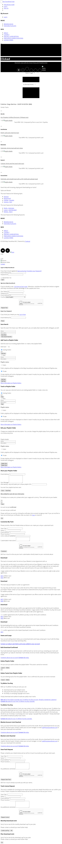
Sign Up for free (22, 271)
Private (5, 371)
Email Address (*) (6, 273)
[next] (12, 252)
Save (2, 504)
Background (7, 198)
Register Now (4, 307)
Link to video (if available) (8, 536)
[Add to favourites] (31, 70)
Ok (2, 518)
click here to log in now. (21, 286)
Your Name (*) (5, 291)
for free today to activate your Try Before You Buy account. (19, 699)
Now (2, 396)
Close (2, 490)
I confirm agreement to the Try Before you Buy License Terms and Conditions (24, 615)
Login (2, 279)
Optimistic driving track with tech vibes (12, 148)
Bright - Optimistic (9, 208)
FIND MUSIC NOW (9, 5)
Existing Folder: (7, 350)
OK (11, 830)
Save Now (3, 334)
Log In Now (22, 314)
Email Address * (5, 474)
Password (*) (4, 274)
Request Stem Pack (6, 779)
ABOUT (6, 33)
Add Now (3, 353)
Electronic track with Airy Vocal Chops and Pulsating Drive (31, 63)
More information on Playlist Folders (11, 383)
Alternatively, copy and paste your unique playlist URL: (16, 484)
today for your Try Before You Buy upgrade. (16, 719)
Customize (3, 551)
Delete (7, 667)
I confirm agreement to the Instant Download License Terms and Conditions (24, 630)
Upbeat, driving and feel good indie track (12, 163)
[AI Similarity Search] (18, 70)
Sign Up (6, 8)
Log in (5, 6)
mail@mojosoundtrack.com (49, 727)
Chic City (2, 113)
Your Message (5, 482)
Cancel (3, 667)
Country (3, 297)
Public (4, 365)
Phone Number (5, 534)
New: (4, 355)
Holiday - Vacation (9, 200)
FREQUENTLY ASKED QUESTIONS (13, 38)
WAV (2, 578)
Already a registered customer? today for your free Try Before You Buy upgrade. (29, 700)
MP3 (2, 576)
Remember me (7, 278)
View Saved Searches (6, 336)
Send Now (8, 490)
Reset (2, 320)
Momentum (3, 144)
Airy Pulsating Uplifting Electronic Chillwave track (14, 117)
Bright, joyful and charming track (10, 133)
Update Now (4, 463)
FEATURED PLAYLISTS (10, 26)
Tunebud (27, 241)
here (33, 515)
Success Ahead (4, 175)
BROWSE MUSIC (8, 24)
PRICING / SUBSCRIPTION (11, 36)
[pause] (7, 252)
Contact (3, 264)
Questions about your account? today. (15, 657)
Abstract (6, 197)
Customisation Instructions (8, 540)
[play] (3, 252)
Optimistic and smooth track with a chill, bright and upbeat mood (19, 179)
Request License (5, 817)
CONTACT (6, 35)
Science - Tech (8, 202)
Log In (5, 17)
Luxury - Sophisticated (10, 210)
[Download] (35, 70)
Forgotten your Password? (34, 271)
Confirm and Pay (5, 830)
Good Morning (4, 129)
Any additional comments (8, 769)
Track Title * (4, 528)
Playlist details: (5, 439)
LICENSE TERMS (8, 40)
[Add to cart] (39, 70)
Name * (3, 530)
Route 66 (3, 160)
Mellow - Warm (8, 212)
